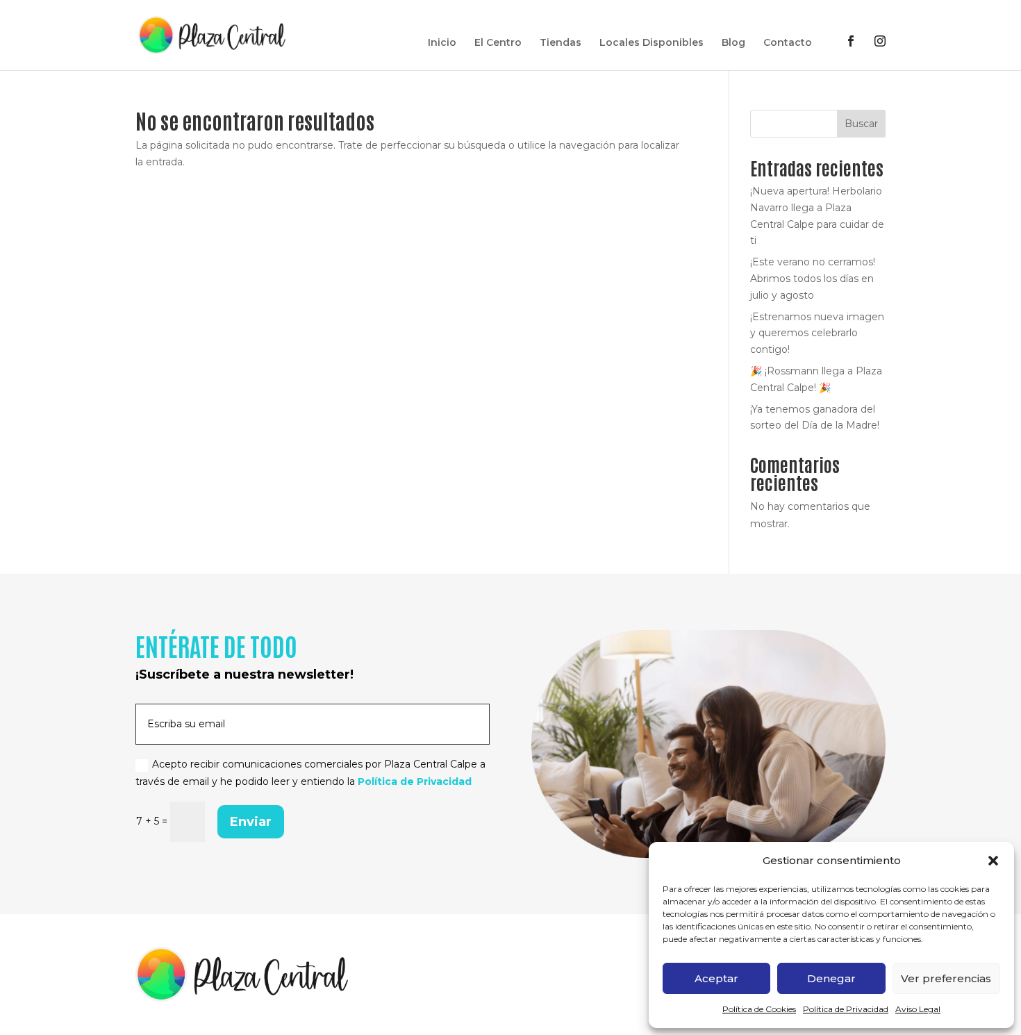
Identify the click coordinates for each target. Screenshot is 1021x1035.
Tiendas (560, 43)
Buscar (861, 123)
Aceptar (716, 978)
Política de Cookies (759, 1009)
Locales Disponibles (651, 43)
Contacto (787, 43)
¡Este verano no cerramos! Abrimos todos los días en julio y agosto (812, 278)
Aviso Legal (917, 1009)
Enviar (251, 821)
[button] (993, 861)
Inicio (442, 43)
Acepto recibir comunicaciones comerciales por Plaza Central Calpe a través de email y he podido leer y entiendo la (310, 773)
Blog (733, 43)
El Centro (498, 43)
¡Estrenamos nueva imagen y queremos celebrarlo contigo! (817, 333)
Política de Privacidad (845, 1009)
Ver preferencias (946, 978)
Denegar (831, 978)
